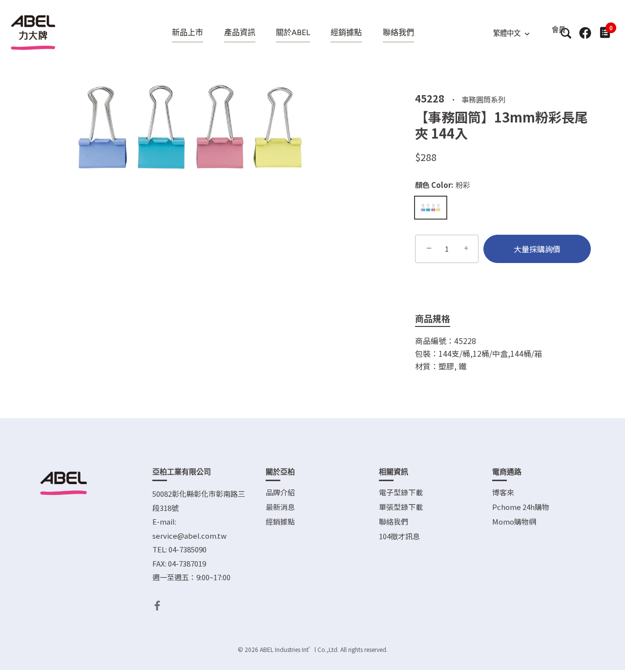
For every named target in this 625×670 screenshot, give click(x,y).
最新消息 (280, 507)
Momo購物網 (514, 521)
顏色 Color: (442, 185)
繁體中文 (507, 33)
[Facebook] (157, 604)
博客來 (503, 492)
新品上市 (187, 32)
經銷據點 (346, 32)
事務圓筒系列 (483, 99)
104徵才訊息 (399, 536)
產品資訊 (239, 32)
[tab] (440, 319)
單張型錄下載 (401, 507)
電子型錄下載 (401, 492)
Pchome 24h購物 (520, 507)
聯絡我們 (398, 32)
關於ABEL (293, 32)
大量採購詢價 (537, 249)
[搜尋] (565, 32)
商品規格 (432, 318)
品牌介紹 (280, 492)
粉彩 (430, 208)
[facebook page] (585, 32)
